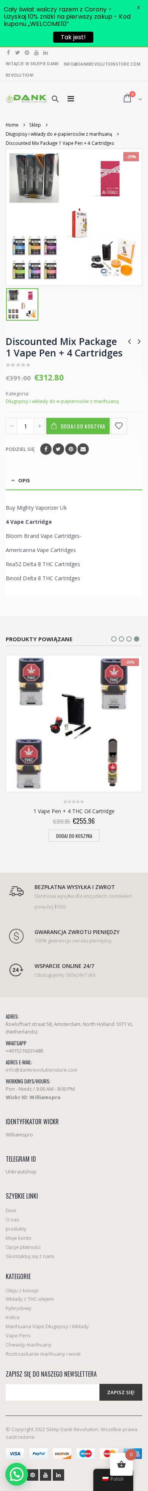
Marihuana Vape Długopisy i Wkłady (47, 1326)
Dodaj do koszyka (83, 426)
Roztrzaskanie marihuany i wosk (43, 1353)
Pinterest (71, 449)
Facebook (46, 449)
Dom (11, 1210)
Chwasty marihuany (29, 1344)
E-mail (83, 449)
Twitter (58, 449)
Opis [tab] (24, 480)
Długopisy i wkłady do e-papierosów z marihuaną (62, 401)
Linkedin (58, 1475)
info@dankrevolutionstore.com (41, 1069)
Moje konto (18, 1237)
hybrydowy (18, 1308)
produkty (16, 1228)
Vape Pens (18, 1335)
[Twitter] (18, 52)
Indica (12, 1317)
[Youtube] (36, 52)
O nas (12, 1219)
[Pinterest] (27, 52)
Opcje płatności (23, 1247)
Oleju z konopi (22, 1290)
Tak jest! (73, 37)
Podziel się (20, 449)
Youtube (45, 1475)
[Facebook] (8, 52)
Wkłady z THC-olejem (30, 1298)
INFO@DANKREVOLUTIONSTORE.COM (102, 64)
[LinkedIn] (45, 52)
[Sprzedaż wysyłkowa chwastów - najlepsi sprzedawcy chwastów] (26, 98)
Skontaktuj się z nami (30, 1256)
